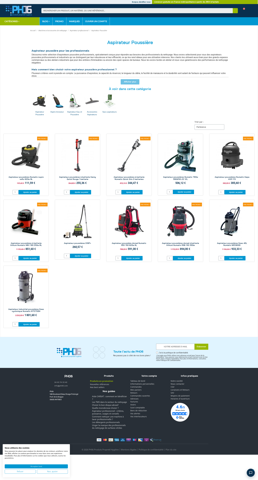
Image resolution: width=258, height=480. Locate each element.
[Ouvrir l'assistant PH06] (251, 473)
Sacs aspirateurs (109, 112)
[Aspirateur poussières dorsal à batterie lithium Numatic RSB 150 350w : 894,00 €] (180, 228)
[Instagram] (102, 349)
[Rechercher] (235, 10)
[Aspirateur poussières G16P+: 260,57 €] (77, 227)
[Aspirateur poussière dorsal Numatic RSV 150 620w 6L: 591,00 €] (129, 228)
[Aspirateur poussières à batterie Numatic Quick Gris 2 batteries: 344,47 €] (129, 162)
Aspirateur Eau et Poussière (74, 113)
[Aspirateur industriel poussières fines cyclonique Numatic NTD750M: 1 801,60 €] (26, 294)
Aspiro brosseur (57, 112)
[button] (243, 10)
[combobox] (135, 10)
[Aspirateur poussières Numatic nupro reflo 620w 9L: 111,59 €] (26, 162)
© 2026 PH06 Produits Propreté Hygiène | (101, 449)
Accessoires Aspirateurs (92, 113)
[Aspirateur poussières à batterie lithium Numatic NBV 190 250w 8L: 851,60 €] (26, 228)
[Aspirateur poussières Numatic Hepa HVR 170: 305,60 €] (232, 162)
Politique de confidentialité (151, 449)
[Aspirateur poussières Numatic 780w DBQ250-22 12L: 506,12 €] (180, 162)
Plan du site (171, 449)
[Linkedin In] (96, 355)
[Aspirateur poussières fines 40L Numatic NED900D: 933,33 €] (232, 228)
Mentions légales (129, 449)
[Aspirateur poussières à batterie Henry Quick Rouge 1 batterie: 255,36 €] (77, 162)
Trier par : (199, 122)
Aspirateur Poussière (39, 113)
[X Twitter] (102, 355)
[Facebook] (96, 349)
